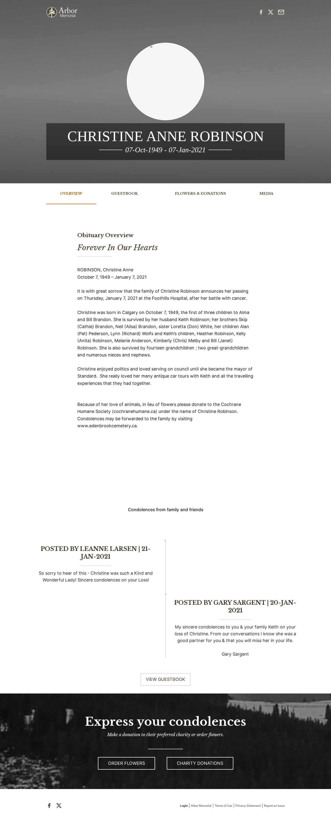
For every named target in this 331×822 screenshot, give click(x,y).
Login (184, 805)
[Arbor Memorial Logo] (61, 12)
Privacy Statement (248, 805)
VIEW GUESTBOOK (165, 679)
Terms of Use (223, 805)
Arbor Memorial (201, 805)
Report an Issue (274, 805)
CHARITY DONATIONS (200, 763)
